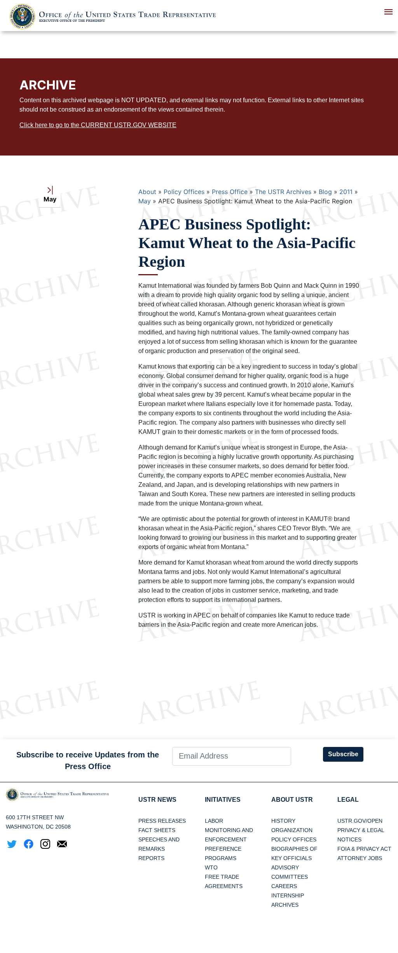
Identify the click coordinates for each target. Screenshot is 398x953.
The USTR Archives (283, 192)
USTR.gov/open (359, 821)
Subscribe (343, 754)
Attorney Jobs (359, 858)
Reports (151, 858)
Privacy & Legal (360, 830)
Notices (349, 839)
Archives (284, 905)
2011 (346, 192)
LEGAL (348, 799)
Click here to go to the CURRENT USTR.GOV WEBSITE (97, 125)
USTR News (157, 799)
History (283, 821)
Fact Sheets (156, 830)
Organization (291, 830)
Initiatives (223, 799)
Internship (287, 895)
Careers (284, 886)
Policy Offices (184, 192)
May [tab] (50, 199)
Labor (214, 821)
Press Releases (162, 821)
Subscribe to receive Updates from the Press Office (87, 760)
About (147, 192)
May (144, 201)
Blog (325, 192)
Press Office (230, 192)
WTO (211, 867)
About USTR (292, 799)
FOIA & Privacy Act (364, 849)
